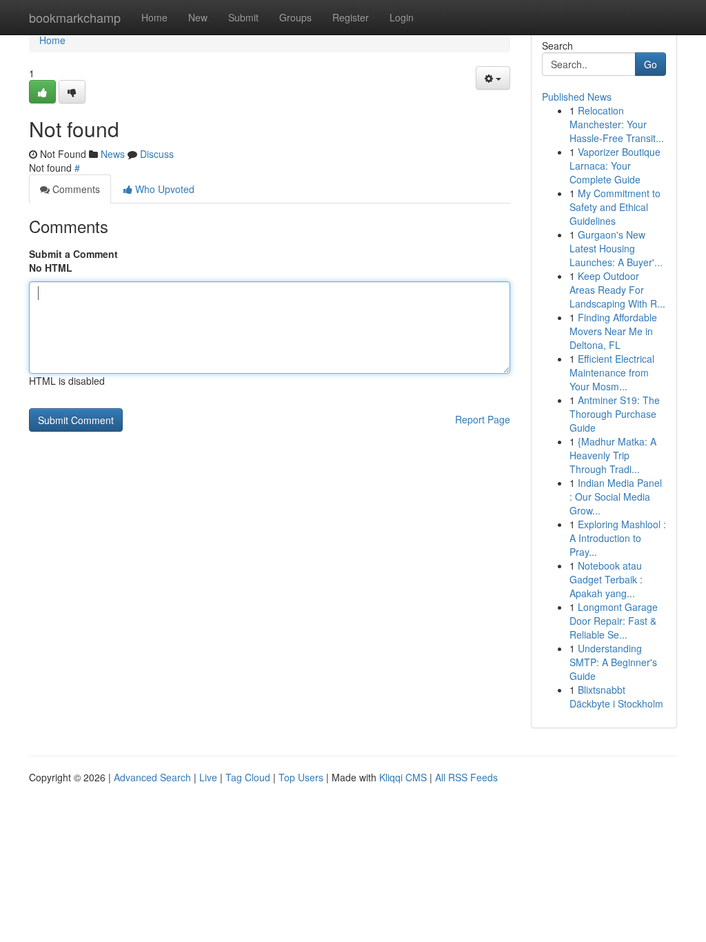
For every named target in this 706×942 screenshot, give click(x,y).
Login (402, 17)
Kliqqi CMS (403, 777)
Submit (243, 17)
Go (650, 64)
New (198, 17)
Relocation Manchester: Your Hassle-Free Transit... (616, 124)
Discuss (157, 154)
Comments (75, 189)
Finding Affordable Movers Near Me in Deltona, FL (613, 331)
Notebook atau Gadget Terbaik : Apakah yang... (606, 579)
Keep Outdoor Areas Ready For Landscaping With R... (617, 289)
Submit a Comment (73, 254)
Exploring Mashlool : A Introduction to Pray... (617, 538)
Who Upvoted (163, 189)
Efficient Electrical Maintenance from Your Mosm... (611, 372)
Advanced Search (152, 777)
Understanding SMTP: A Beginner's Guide (613, 662)
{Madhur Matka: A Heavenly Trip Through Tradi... (612, 455)
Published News (577, 96)
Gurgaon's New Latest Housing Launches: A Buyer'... (616, 248)
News (113, 154)
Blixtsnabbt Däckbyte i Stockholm (616, 696)
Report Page (482, 419)
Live (208, 777)
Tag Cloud (247, 777)
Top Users (301, 777)
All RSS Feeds (466, 777)
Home (154, 17)
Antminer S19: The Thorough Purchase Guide (614, 413)
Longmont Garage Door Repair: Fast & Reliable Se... (613, 620)
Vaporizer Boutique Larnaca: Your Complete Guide (614, 165)
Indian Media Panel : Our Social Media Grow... (615, 496)
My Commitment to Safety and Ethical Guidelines (614, 207)
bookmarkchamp (75, 17)
